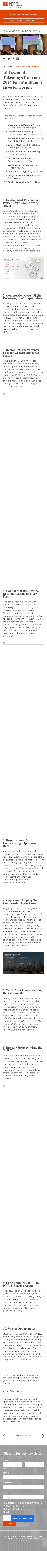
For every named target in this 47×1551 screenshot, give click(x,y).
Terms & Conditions (30, 1538)
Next (40, 1436)
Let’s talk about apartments (23, 20)
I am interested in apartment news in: (22, 1503)
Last (26, 1468)
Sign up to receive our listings (23, 14)
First (4, 1468)
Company (8, 1483)
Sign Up (9, 1523)
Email (6, 1473)
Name (6, 1460)
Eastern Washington (16, 1509)
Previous (7, 1436)
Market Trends (31, 66)
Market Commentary (12, 30)
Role (6, 1493)
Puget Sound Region (16, 1506)
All (7, 1512)
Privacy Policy (25, 1540)
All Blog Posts (23, 1436)
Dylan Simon (17, 66)
